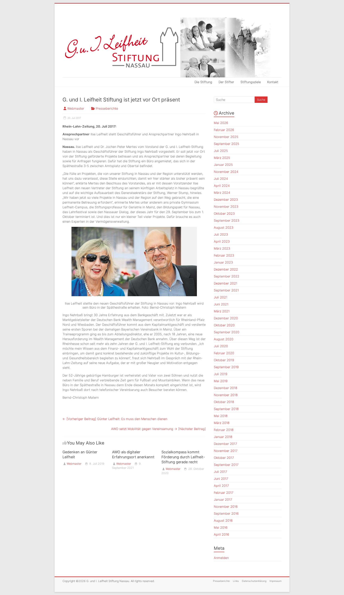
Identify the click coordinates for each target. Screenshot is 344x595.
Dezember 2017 (225, 444)
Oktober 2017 (224, 458)
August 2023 (223, 227)
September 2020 (226, 332)
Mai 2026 (221, 123)
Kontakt (272, 82)
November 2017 (225, 451)
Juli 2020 (221, 346)
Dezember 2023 (226, 200)
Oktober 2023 (224, 213)
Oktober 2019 (224, 360)
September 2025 (226, 144)
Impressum (275, 580)
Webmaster (75, 108)
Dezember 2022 (226, 269)
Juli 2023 (221, 234)
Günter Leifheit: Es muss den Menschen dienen (115, 419)
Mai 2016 (221, 527)
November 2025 (226, 137)
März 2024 (222, 193)
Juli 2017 (220, 472)
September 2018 (226, 409)
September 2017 (226, 465)
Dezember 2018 (225, 388)
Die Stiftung (203, 82)
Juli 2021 (220, 297)
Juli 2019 (220, 374)
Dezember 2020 (226, 318)
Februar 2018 (224, 430)
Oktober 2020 (224, 325)
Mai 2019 (221, 381)
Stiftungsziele (250, 82)
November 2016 (226, 506)
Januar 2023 (223, 262)
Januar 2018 (223, 437)
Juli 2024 (221, 179)
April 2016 (221, 534)
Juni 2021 (221, 304)
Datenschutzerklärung (254, 580)
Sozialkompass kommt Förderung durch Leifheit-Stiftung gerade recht (183, 457)
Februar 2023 (224, 255)
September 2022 (226, 276)
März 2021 (222, 311)
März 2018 (222, 423)
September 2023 (226, 220)
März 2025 (222, 158)
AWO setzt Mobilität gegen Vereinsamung (158, 429)
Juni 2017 (221, 479)
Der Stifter (226, 82)
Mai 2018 (221, 416)
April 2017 (221, 486)
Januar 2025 (223, 165)
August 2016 (223, 520)
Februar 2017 (223, 493)
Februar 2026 (224, 130)
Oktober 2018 (224, 402)
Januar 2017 (223, 500)
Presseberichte (107, 108)
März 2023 (222, 248)
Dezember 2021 (225, 283)
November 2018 (226, 395)
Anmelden (221, 558)
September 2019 (226, 367)
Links (236, 580)
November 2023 (226, 206)
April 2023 (222, 241)
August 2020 (223, 339)
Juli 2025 (221, 151)
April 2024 (222, 186)
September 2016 (226, 513)
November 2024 (226, 172)
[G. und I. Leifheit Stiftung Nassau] (172, 48)
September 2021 (226, 290)
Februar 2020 (224, 353)
